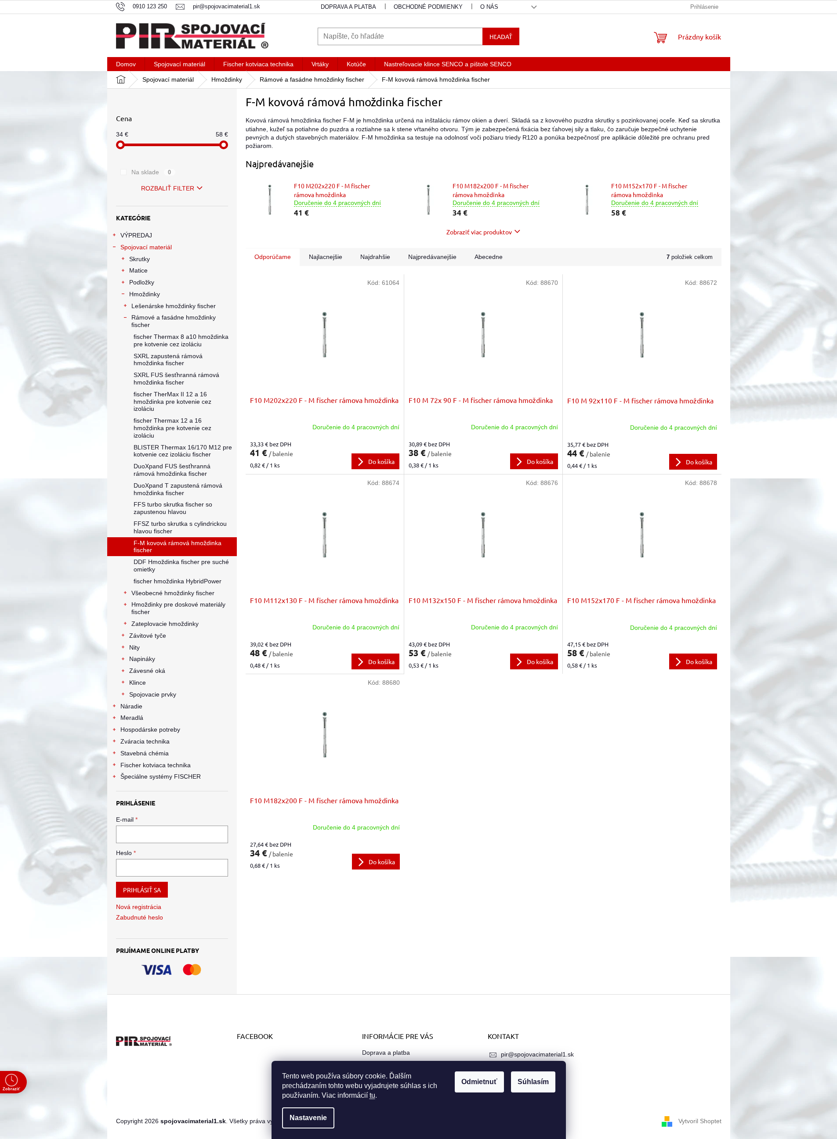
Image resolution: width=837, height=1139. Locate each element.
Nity (134, 647)
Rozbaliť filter (167, 188)
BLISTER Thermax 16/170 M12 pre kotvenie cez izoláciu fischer (183, 451)
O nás (489, 7)
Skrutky (139, 258)
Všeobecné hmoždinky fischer (172, 592)
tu (372, 1095)
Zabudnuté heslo (139, 917)
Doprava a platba (348, 7)
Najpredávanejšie (432, 256)
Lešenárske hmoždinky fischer (173, 305)
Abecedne (489, 256)
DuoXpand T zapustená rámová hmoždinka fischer (178, 489)
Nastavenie (308, 1117)
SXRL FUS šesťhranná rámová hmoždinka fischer (176, 378)
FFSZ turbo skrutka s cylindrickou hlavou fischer (180, 527)
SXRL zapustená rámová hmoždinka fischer (168, 359)
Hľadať (500, 36)
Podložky (141, 282)
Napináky (142, 658)
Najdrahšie (375, 256)
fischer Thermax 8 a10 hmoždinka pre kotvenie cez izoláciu (181, 340)
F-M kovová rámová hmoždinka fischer (177, 546)
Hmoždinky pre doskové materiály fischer (178, 608)
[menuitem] (126, 64)
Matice (138, 270)
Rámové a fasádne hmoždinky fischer (173, 321)
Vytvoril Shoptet (699, 1121)
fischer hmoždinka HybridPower (177, 581)
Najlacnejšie (325, 256)
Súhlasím (533, 1081)
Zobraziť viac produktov (479, 232)
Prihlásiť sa (142, 890)
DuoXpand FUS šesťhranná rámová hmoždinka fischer (172, 470)
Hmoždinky (144, 294)
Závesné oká (147, 670)
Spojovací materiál (146, 247)
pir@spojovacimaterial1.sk (537, 1054)
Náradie (131, 706)
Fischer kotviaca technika (155, 765)
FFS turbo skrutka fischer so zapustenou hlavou (173, 508)
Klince (137, 682)
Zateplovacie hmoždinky (165, 623)
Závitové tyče (147, 635)
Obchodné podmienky (428, 7)
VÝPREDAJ (136, 235)
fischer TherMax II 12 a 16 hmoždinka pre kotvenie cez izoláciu (172, 402)
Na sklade (151, 172)
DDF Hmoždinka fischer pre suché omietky (181, 565)
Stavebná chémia (144, 753)
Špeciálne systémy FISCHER (160, 776)
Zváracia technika (145, 741)
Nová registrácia (138, 906)
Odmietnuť (479, 1081)
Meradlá (131, 717)
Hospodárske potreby (150, 729)
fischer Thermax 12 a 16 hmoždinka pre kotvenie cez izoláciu (172, 428)
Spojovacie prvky (152, 694)
